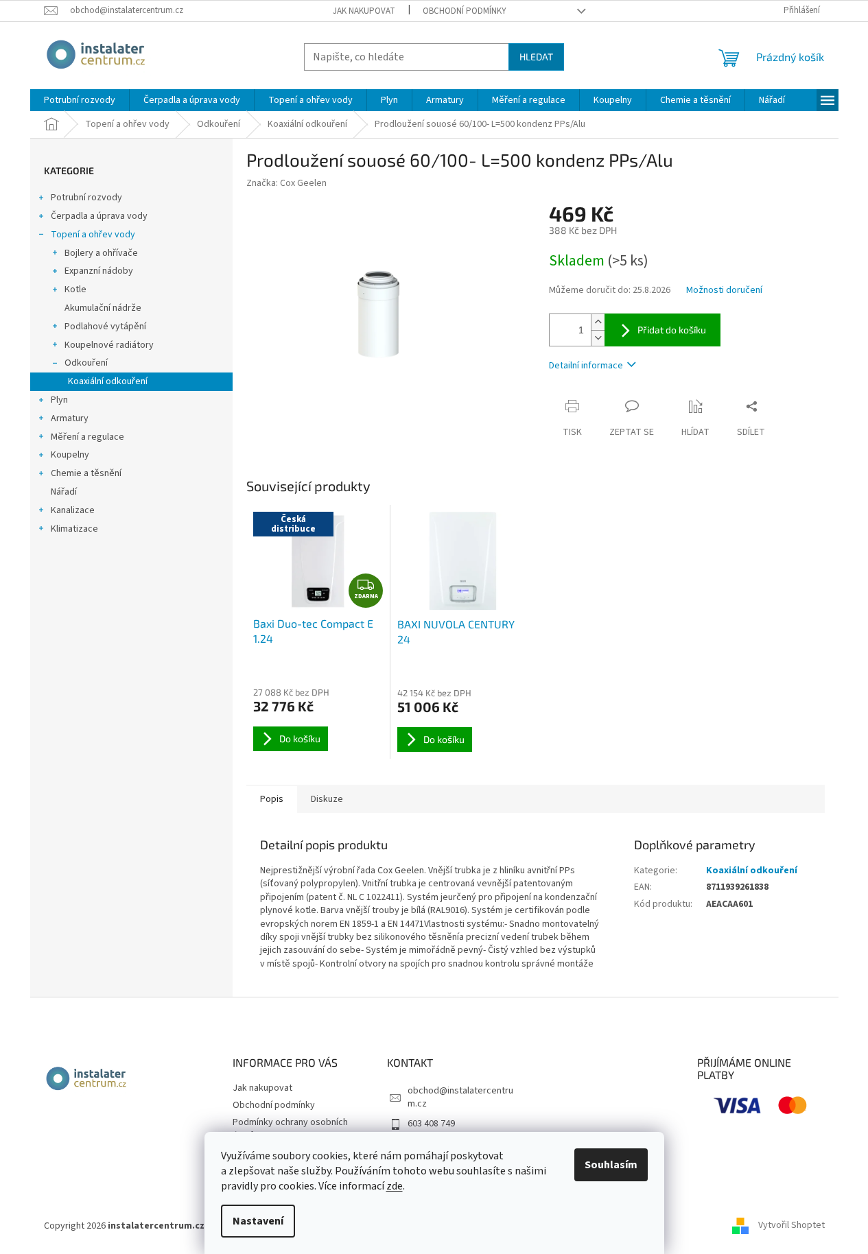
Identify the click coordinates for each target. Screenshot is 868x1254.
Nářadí (64, 492)
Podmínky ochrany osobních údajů (290, 1128)
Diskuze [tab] (327, 799)
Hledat (536, 56)
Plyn (59, 400)
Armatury (70, 418)
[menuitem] (79, 100)
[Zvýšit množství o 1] (598, 322)
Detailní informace (586, 365)
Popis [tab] (271, 799)
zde (394, 1186)
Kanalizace (73, 510)
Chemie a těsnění (86, 473)
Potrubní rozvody (86, 197)
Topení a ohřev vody (93, 234)
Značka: (286, 183)
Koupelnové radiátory (109, 345)
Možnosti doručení (724, 290)
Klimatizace (74, 529)
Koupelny (70, 455)
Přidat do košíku (671, 329)
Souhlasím (611, 1164)
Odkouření (86, 363)
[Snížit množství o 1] (598, 338)
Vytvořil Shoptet (791, 1226)
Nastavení (258, 1221)
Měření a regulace (87, 437)
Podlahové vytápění (105, 326)
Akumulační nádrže (102, 308)
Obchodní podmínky (464, 11)
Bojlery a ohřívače (101, 253)
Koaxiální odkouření (108, 381)
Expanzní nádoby (98, 271)
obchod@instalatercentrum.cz (460, 1097)
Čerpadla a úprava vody (99, 216)
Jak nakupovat (364, 11)
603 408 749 (431, 1124)
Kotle (75, 289)
